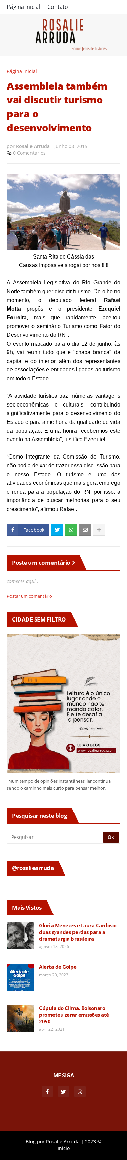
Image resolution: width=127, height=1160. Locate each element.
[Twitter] (57, 530)
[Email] (85, 530)
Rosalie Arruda (63, 1141)
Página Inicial (23, 7)
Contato (57, 7)
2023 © (93, 1141)
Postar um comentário (29, 596)
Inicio (64, 1148)
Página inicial (22, 71)
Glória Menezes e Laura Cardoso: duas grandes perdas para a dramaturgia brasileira (78, 932)
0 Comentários (29, 153)
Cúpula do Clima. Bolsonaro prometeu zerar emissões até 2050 (74, 1015)
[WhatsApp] (71, 530)
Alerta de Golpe (58, 967)
